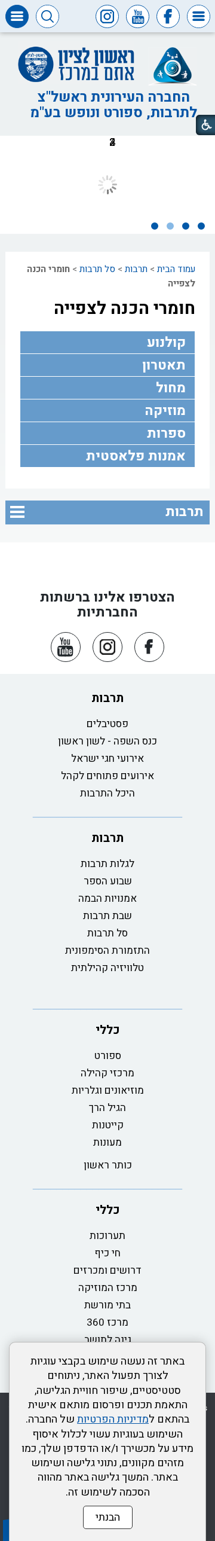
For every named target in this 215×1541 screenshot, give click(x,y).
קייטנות (108, 1125)
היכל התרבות (107, 793)
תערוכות (107, 1235)
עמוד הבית (176, 269)
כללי (108, 1030)
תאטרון (164, 365)
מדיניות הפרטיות (113, 1419)
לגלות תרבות (107, 863)
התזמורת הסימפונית (107, 950)
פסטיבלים (107, 723)
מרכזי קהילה (107, 1073)
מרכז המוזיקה (107, 1287)
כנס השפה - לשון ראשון (107, 741)
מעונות (107, 1142)
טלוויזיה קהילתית (107, 967)
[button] (199, 16)
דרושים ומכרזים (107, 1270)
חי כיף (107, 1253)
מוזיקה (165, 411)
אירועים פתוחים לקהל (107, 775)
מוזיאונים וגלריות (108, 1090)
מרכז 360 (107, 1322)
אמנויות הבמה (107, 898)
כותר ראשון (108, 1165)
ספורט (107, 1055)
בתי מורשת (107, 1305)
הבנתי (108, 1517)
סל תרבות (97, 269)
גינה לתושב (107, 1339)
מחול (171, 388)
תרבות (136, 269)
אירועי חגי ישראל (107, 758)
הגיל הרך (107, 1107)
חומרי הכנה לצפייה (124, 308)
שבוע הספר (108, 881)
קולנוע (166, 342)
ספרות (166, 433)
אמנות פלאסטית (136, 456)
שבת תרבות (107, 915)
